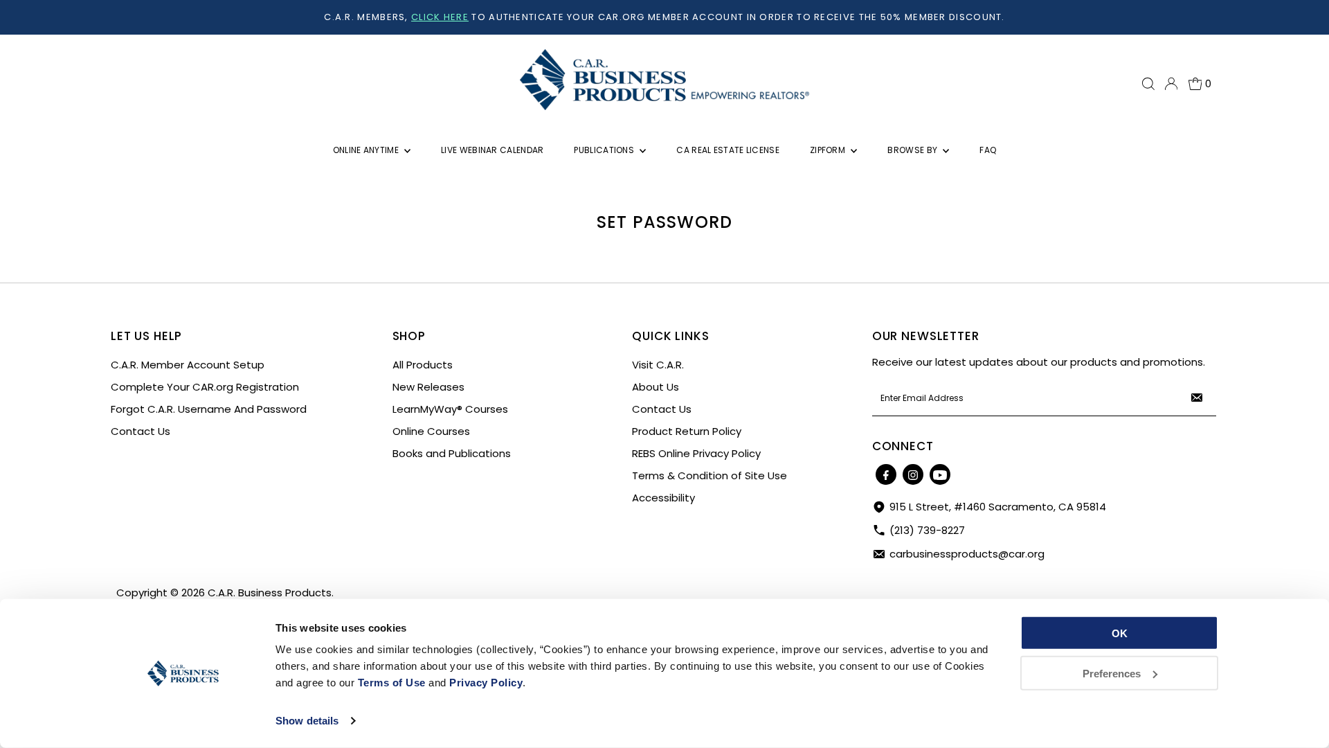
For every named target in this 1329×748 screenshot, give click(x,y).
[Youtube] (940, 474)
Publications (605, 150)
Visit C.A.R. (658, 364)
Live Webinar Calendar (492, 150)
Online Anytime (367, 150)
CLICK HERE (440, 17)
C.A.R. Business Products (270, 592)
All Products (422, 364)
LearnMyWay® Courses (450, 409)
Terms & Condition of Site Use (709, 475)
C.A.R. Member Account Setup (187, 364)
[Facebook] (886, 474)
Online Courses (431, 431)
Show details (306, 721)
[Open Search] (1148, 84)
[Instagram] (913, 474)
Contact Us (140, 431)
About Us (655, 387)
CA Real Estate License (727, 150)
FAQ (987, 150)
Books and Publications (451, 453)
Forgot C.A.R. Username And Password (209, 409)
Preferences (1112, 673)
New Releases (428, 387)
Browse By (913, 150)
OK (1120, 633)
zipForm (828, 150)
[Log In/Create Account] (1171, 84)
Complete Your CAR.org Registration (205, 387)
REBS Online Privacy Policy (696, 453)
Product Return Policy (686, 431)
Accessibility (663, 497)
